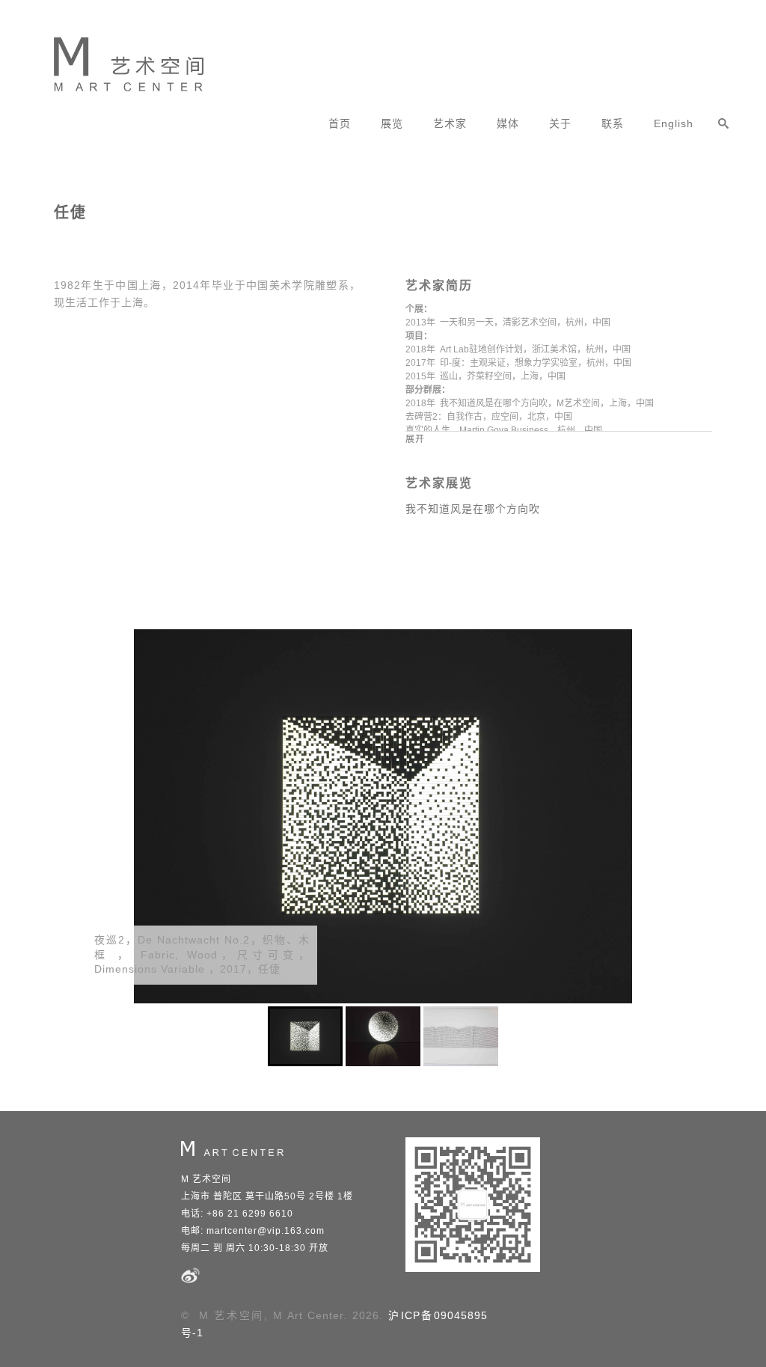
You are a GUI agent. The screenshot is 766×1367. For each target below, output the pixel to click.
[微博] (190, 1281)
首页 (339, 123)
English (673, 123)
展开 (415, 439)
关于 (560, 123)
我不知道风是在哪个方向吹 (472, 509)
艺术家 (450, 123)
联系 (612, 123)
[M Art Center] (117, 59)
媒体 (508, 123)
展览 (392, 123)
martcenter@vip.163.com (265, 1231)
